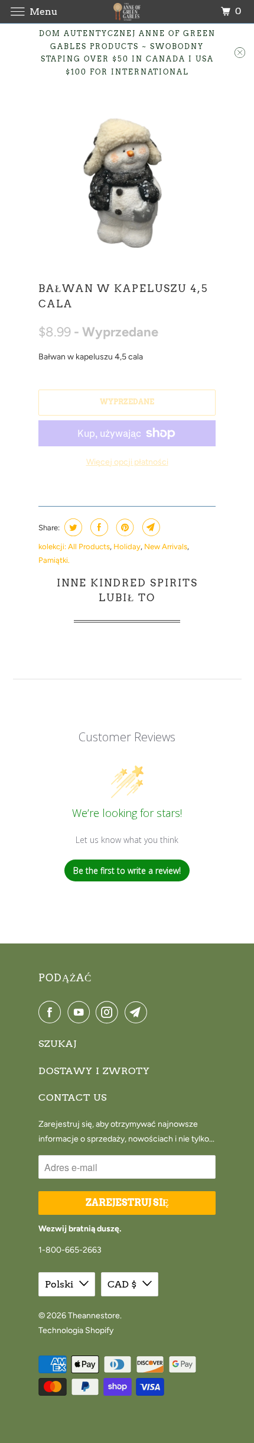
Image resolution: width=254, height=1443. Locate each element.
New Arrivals (165, 546)
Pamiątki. (54, 560)
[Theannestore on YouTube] (81, 1012)
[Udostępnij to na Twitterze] (71, 527)
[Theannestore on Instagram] (109, 1012)
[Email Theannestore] (138, 1012)
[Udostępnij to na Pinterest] (123, 527)
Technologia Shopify (75, 1330)
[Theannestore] (127, 11)
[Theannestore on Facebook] (52, 1012)
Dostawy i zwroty (94, 1070)
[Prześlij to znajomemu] (149, 527)
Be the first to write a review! (127, 870)
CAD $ (122, 1284)
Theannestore (94, 1316)
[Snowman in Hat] (127, 179)
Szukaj (57, 1043)
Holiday (127, 546)
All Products (89, 546)
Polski (59, 1284)
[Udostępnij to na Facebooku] (97, 527)
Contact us (72, 1097)
